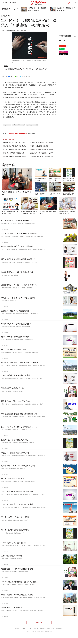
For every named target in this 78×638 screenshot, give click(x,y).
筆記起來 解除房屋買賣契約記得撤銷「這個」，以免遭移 (20, 149)
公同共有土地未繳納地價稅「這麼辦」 (16, 337)
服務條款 (36, 628)
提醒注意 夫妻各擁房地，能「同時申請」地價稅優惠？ (20, 142)
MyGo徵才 (29, 628)
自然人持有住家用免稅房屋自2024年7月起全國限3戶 (41, 194)
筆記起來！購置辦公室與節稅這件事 (15, 453)
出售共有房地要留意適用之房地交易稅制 (17, 491)
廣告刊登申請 (50, 628)
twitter (23, 76)
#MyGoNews (7, 125)
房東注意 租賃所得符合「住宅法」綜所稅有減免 (45, 142)
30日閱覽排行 (65, 36)
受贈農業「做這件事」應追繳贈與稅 (15, 311)
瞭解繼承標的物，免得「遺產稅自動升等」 (18, 272)
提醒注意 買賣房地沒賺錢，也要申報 (41, 149)
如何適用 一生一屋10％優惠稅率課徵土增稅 (43, 156)
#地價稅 (36, 125)
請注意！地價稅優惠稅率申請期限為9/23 (17, 530)
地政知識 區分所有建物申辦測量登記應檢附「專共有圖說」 (21, 146)
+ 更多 (74, 36)
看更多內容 (39, 622)
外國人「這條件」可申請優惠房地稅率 (16, 324)
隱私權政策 (42, 628)
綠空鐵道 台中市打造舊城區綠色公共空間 (15, 156)
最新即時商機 (62, 40)
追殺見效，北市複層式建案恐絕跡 (13, 153)
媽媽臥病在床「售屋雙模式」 (12, 607)
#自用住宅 (29, 125)
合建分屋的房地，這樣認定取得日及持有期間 (19, 233)
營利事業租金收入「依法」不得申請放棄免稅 (19, 285)
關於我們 (23, 628)
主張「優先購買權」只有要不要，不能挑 (17, 504)
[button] (16, 9)
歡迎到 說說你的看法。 (20, 133)
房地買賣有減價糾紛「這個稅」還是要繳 (17, 246)
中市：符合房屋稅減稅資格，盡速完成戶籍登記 (19, 582)
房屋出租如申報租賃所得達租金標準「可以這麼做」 (29, 213)
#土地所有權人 (16, 125)
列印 (29, 76)
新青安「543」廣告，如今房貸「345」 (16, 401)
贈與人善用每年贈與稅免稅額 (12, 388)
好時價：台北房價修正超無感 (39, 146)
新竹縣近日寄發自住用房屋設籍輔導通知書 (68, 194)
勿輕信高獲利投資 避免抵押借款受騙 (15, 375)
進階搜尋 (14, 2)
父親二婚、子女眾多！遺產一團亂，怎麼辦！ (19, 298)
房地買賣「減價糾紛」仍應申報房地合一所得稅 (19, 362)
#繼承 (23, 125)
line (17, 76)
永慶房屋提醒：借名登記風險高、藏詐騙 (17, 595)
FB (11, 76)
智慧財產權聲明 (59, 628)
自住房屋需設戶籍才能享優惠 (12, 479)
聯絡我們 (17, 628)
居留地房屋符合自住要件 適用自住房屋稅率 (18, 259)
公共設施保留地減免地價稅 (11, 556)
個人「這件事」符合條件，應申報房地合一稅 (19, 427)
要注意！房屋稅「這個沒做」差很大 (15, 517)
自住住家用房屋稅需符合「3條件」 (15, 350)
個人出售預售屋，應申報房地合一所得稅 (17, 221)
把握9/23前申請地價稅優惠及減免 (14, 440)
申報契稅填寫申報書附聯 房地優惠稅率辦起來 (19, 414)
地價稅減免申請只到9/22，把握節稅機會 (17, 569)
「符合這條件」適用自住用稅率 (13, 543)
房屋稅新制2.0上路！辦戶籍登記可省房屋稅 (18, 466)
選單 (6, 2)
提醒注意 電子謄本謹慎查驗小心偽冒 (41, 153)
